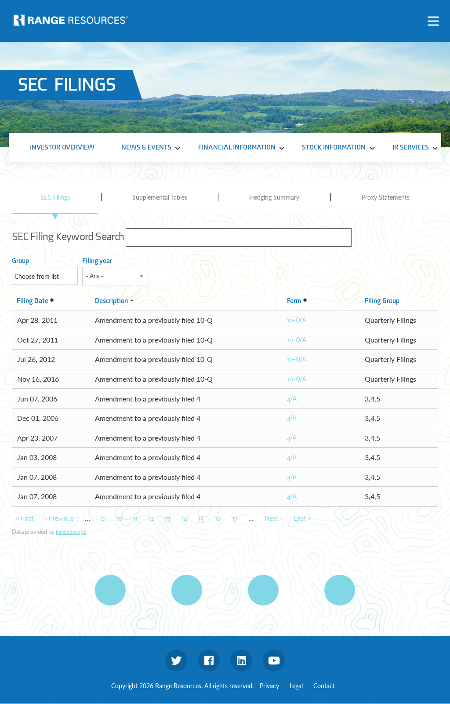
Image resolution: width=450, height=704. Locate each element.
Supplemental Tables (159, 197)
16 (218, 518)
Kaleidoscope (71, 532)
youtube (274, 660)
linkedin (241, 660)
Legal (296, 685)
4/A (292, 399)
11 (135, 518)
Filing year (97, 261)
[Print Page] (110, 590)
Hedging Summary (274, 197)
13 (168, 518)
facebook (209, 660)
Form (294, 301)
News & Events (146, 147)
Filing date (32, 301)
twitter (176, 660)
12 (151, 518)
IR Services (410, 147)
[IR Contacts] (339, 590)
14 (184, 518)
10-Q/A (297, 320)
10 (119, 518)
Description (111, 301)
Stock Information (334, 147)
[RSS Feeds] (186, 590)
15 (201, 518)
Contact (324, 685)
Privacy (269, 685)
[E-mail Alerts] (263, 590)
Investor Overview (62, 147)
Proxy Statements (386, 197)
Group (20, 261)
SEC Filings (55, 197)
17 (234, 518)
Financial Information (237, 147)
